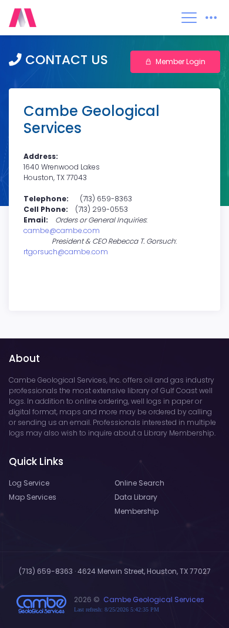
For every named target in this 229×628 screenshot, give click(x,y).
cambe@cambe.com (61, 230)
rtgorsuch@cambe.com (65, 252)
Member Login (181, 62)
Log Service (29, 483)
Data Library (135, 497)
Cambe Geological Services (153, 599)
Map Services (32, 497)
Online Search (139, 483)
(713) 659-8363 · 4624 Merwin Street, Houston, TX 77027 (115, 571)
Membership (136, 511)
